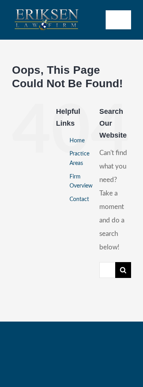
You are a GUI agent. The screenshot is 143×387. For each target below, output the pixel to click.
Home (77, 141)
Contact (79, 199)
